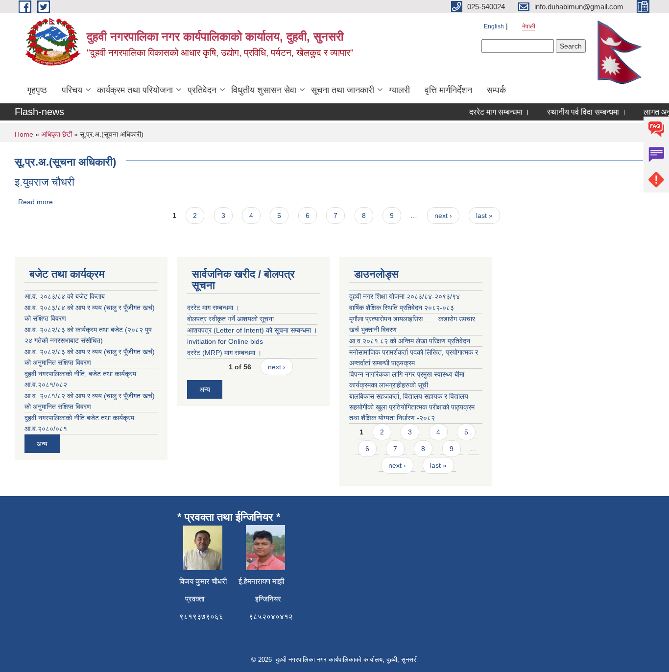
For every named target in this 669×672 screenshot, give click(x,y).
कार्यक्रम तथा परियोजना (135, 90)
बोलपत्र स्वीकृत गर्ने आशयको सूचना (230, 319)
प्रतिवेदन (202, 90)
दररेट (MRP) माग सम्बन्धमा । (224, 353)
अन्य (42, 444)
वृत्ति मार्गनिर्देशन (448, 90)
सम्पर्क (496, 90)
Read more (35, 202)
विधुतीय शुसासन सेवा (263, 90)
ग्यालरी (399, 90)
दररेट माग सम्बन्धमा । (494, 112)
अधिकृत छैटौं (56, 134)
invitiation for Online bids (225, 341)
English (494, 26)
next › (443, 215)
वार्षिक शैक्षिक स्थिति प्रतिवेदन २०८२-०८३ (401, 308)
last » (484, 215)
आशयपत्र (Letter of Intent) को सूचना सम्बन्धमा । (252, 330)
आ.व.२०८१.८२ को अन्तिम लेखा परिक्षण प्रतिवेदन (409, 341)
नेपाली (528, 26)
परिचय (72, 90)
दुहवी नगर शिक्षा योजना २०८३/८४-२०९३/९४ (404, 296)
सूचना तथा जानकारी (342, 90)
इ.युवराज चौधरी (44, 182)
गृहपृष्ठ (37, 90)
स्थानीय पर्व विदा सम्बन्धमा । (581, 112)
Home (24, 134)
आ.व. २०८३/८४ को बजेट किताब (64, 296)
